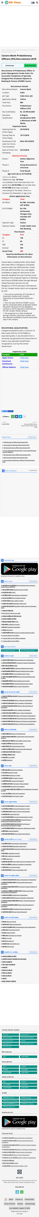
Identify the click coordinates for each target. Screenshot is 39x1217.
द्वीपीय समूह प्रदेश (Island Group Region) (12, 770)
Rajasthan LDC (7, 1044)
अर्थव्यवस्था (23, 1066)
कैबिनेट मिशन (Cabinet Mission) (10, 831)
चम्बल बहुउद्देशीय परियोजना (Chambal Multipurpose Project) (17, 684)
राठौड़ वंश (4, 978)
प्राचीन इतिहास (24, 1070)
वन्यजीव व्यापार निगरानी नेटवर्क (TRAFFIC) (11, 752)
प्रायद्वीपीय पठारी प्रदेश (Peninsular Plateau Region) (15, 784)
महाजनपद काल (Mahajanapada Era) (11, 924)
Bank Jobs (9, 50)
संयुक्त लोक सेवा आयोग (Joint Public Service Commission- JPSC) (18, 861)
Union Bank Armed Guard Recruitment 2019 (16, 445)
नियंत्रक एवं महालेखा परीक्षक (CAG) (10, 622)
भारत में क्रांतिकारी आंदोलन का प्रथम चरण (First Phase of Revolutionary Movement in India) (15, 824)
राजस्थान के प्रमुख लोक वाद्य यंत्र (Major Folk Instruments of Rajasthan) (17, 706)
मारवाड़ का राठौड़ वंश (6, 976)
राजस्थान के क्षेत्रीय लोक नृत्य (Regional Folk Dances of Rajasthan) (19, 721)
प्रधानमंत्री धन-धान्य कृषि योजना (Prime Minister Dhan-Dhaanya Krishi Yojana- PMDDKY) (18, 586)
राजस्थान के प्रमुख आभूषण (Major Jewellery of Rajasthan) (17, 703)
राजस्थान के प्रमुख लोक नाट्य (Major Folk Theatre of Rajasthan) (18, 716)
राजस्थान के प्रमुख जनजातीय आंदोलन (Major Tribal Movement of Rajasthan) (18, 901)
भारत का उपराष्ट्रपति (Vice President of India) (14, 598)
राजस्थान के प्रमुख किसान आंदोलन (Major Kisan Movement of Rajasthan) (17, 905)
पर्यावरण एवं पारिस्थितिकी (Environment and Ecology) (11, 1104)
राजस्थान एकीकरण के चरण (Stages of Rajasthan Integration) (18, 898)
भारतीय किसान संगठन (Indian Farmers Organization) (16, 811)
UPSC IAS (5, 1034)
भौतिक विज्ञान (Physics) (8, 1098)
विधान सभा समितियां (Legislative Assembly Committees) (16, 864)
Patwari (23, 1041)
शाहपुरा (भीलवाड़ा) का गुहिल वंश (9, 981)
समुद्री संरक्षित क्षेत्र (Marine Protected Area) (13, 734)
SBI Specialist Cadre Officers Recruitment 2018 (17, 455)
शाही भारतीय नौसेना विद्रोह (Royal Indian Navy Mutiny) (16, 834)
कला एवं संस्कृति (6, 1084)
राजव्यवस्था (5, 1070)
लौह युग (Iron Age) (7, 938)
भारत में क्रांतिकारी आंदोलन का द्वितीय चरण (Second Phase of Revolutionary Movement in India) (16, 820)
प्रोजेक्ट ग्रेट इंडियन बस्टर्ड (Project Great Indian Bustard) (17, 749)
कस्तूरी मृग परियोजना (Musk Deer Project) (12, 743)
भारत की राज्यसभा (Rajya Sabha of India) (12, 601)
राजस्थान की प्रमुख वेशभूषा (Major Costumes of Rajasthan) (17, 700)
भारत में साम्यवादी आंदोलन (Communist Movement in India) (17, 817)
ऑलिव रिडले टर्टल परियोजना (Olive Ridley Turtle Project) (16, 741)
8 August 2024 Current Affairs (10, 635)
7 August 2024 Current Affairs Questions (13, 638)
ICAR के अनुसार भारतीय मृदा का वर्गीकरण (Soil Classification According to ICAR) (19, 790)
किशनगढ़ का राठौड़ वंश (7, 970)
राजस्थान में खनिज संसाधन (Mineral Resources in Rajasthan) (18, 660)
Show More (33, 581)
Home (3, 50)
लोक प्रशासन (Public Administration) (29, 1101)
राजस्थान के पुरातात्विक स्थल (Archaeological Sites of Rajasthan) (19, 927)
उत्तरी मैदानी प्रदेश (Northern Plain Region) (13, 786)
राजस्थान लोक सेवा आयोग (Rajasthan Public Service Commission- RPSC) (19, 607)
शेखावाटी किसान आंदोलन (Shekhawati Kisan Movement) (16, 909)
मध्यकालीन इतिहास (7, 1073)
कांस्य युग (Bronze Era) (8, 941)
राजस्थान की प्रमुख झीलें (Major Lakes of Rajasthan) (15, 686)
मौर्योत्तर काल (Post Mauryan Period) (11, 935)
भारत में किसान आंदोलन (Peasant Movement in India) (16, 809)
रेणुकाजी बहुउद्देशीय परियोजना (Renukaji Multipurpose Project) (18, 671)
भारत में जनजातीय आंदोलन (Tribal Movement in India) (16, 806)
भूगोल (4, 1056)
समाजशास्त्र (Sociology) (27, 1104)
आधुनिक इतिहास (24, 1056)
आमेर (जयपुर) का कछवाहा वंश (8, 964)
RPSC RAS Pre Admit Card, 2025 (11, 613)
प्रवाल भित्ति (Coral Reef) (8, 757)
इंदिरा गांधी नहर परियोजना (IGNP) (9, 666)
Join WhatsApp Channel (27, 650)
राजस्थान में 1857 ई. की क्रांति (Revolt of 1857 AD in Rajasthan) (19, 1158)
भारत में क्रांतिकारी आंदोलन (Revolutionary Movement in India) (18, 828)
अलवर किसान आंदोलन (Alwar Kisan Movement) (14, 912)
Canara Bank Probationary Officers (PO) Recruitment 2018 (18, 461)
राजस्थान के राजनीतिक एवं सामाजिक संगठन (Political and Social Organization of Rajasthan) (17, 891)
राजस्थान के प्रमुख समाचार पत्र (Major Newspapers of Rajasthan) (19, 880)
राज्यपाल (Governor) (7, 630)
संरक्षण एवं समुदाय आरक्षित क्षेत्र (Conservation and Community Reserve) (17, 737)
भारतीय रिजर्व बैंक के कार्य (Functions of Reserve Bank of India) (18, 633)
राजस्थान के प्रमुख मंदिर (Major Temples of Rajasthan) (16, 710)
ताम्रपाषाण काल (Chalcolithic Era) (11, 944)
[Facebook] (16, 416)
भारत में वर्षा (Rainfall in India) (10, 772)
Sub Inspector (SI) (8, 1041)
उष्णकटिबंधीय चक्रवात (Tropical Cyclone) (12, 778)
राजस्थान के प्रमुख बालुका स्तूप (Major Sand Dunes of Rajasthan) (19, 1149)
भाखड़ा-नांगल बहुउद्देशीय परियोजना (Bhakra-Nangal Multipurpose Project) (18, 677)
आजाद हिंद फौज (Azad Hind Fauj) (10, 814)
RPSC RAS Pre (25, 1034)
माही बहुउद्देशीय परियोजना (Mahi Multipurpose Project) (16, 681)
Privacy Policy (29, 1199)
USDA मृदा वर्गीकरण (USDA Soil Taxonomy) (13, 793)
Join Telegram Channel (8, 650)
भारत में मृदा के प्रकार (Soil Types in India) (12, 796)
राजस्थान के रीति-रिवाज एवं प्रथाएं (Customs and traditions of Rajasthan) (17, 697)
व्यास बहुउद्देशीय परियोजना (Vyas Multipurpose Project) (16, 674)
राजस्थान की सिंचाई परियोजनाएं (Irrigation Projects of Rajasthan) (18, 663)
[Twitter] (20, 416)
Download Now (30, 65)
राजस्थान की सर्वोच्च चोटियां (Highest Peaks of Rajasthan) (17, 1152)
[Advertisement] (19, 26)
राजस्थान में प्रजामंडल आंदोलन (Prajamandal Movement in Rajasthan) (16, 883)
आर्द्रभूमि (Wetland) (7, 760)
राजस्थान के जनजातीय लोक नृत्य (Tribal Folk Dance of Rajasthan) (18, 718)
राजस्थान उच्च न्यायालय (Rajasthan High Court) (14, 603)
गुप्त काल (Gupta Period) (8, 933)
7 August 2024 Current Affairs (10, 641)
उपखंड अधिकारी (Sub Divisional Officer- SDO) (15, 1166)
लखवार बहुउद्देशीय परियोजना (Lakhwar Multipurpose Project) (17, 668)
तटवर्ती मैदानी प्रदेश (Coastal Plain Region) (13, 781)
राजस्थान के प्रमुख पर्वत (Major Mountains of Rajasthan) (18, 1138)
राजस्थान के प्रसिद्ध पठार (7, 610)
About (11, 1199)
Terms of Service (9, 1204)
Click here (24, 358)
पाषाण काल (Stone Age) (8, 946)
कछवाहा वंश (4, 967)
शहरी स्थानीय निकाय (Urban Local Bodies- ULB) (14, 870)
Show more (32, 437)
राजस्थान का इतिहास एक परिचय (9, 619)
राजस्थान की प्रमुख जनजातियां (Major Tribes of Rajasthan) (17, 713)
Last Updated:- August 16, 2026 (19, 1208)
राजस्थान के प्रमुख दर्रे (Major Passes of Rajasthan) (16, 1155)
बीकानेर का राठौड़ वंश (7, 973)
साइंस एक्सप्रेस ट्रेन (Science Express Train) (13, 746)
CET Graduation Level (27, 1044)
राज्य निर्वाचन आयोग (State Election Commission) (14, 595)
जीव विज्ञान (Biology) (26, 1098)
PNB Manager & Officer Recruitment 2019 (16, 442)
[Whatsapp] (12, 416)
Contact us (19, 1199)
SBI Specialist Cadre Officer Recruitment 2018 (17, 448)
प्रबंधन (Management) (9, 1107)
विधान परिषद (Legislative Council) (11, 624)
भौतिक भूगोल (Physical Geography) (11, 1101)
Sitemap (20, 1204)
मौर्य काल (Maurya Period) (9, 922)
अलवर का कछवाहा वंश (7, 962)
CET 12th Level (7, 1047)
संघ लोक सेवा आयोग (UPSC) (8, 592)
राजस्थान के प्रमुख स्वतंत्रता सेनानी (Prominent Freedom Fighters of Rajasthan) (19, 887)
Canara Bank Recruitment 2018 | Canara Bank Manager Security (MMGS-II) (19, 451)
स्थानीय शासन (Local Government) (11, 867)
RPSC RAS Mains (7, 1037)
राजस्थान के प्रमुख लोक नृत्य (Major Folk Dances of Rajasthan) (18, 724)
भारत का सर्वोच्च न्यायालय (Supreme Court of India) (15, 590)
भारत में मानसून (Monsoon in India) (11, 775)
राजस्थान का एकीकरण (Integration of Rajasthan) (15, 895)
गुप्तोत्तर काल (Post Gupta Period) (11, 930)
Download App (30, 1204)
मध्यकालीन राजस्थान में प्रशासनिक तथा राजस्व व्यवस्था (14, 959)
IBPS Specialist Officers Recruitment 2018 (15, 457)
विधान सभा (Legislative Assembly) (11, 627)
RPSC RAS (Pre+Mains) (27, 1037)
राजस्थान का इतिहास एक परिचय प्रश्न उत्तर (11, 616)
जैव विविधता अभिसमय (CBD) (8, 755)
